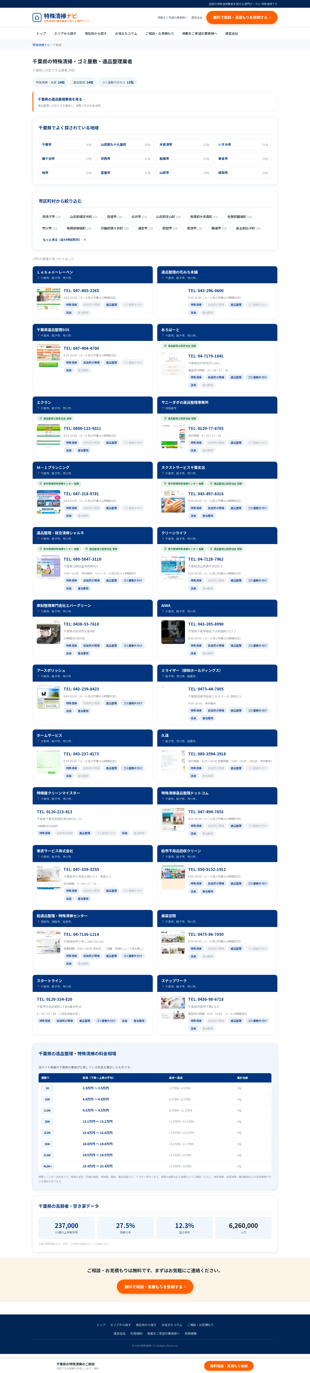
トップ (41, 33)
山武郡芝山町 (168, 216)
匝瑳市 (114, 216)
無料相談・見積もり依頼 (229, 1365)
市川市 (49, 228)
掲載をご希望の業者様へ (173, 17)
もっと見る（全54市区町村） (62, 239)
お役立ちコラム (126, 33)
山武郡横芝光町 (84, 216)
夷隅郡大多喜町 (204, 216)
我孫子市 (51, 216)
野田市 (170, 228)
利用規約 (136, 1333)
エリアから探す (65, 33)
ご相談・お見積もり (159, 33)
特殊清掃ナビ (41, 45)
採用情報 (191, 1333)
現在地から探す (96, 33)
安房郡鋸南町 (239, 216)
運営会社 (196, 17)
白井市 (139, 216)
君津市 (194, 228)
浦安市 (145, 228)
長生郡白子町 (248, 228)
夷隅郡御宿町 (79, 228)
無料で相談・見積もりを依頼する (153, 1286)
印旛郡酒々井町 (115, 228)
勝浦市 (219, 228)
